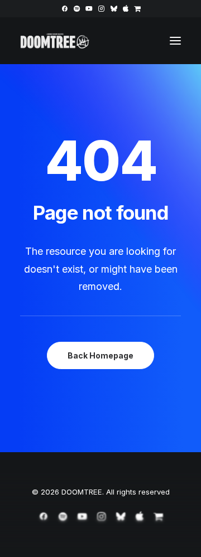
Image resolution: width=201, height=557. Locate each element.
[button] (64, 8)
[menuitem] (64, 8)
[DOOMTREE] (55, 40)
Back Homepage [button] (100, 355)
